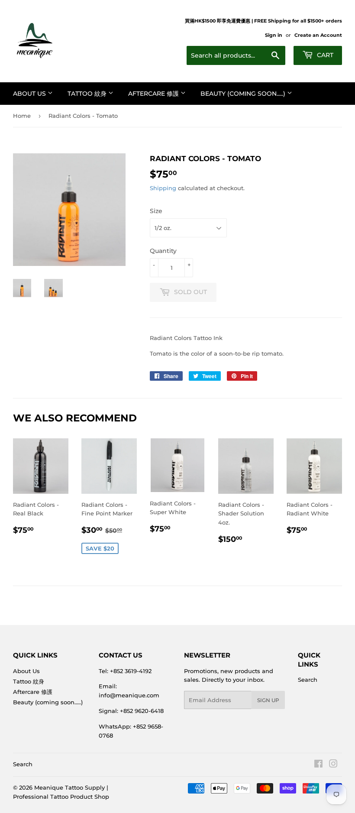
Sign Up (268, 700)
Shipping (163, 188)
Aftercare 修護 (154, 93)
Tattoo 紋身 (88, 93)
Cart (324, 55)
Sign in (273, 35)
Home (22, 115)
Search (307, 679)
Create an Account (318, 35)
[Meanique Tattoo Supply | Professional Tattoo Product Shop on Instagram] (333, 764)
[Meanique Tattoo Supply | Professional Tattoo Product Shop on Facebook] (318, 764)
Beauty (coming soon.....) (243, 93)
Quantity (163, 251)
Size (156, 211)
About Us (30, 93)
